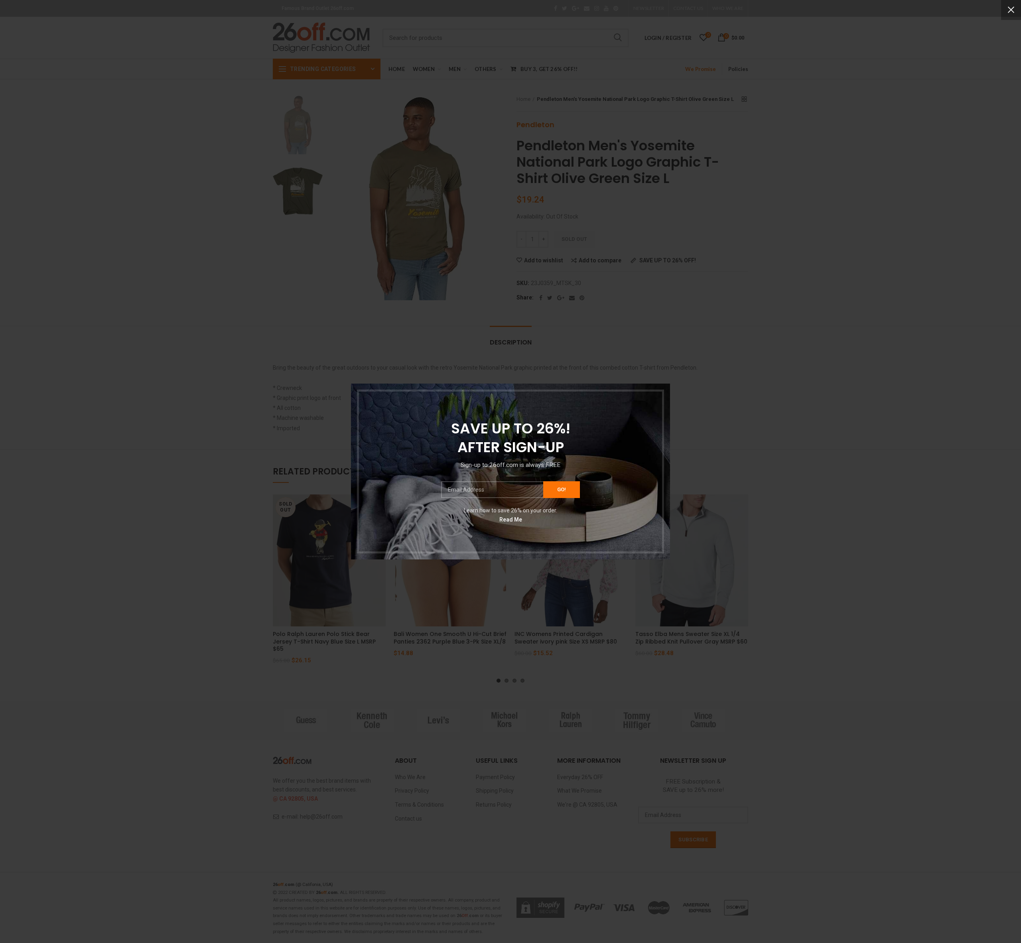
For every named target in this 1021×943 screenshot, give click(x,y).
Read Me (510, 519)
